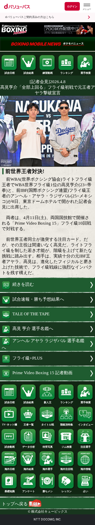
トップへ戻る (15, 504)
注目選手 (86, 446)
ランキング (66, 72)
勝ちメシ (48, 491)
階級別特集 (66, 424)
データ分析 (28, 446)
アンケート (28, 491)
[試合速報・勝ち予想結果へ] (47, 305)
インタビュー (85, 424)
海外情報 (86, 469)
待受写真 (48, 446)
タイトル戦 (47, 424)
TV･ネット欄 (9, 424)
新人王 (47, 402)
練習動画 (48, 72)
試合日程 (10, 72)
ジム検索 (67, 446)
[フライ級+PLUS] (47, 364)
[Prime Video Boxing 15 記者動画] (47, 379)
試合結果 (29, 72)
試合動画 (10, 446)
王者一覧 (29, 424)
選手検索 (86, 72)
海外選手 (48, 469)
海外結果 (29, 469)
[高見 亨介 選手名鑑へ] (47, 334)
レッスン (67, 491)
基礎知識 (10, 491)
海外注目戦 (66, 469)
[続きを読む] (47, 290)
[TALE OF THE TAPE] (47, 320)
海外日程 (10, 469)
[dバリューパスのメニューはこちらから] (86, 7)
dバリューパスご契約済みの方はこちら (29, 17)
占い (85, 491)
